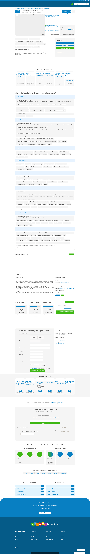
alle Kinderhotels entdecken (45, 512)
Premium (72, 70)
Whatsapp (43, 473)
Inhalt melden (60, 402)
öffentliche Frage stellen (45, 423)
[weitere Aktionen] (73, 11)
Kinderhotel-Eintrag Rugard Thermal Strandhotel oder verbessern (50, 461)
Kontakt (62, 295)
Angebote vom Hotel (65, 45)
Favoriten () (80, 552)
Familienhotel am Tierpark (40, 76)
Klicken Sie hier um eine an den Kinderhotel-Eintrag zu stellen (45, 417)
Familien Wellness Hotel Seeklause (21, 77)
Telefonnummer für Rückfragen (22, 360)
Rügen (68, 288)
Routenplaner (58, 295)
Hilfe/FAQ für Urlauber (34, 536)
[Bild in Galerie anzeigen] (52, 19)
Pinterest (55, 473)
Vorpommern (71, 288)
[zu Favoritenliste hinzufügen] (17, 15)
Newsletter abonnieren (64, 542)
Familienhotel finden (50, 4)
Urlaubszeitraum (22, 337)
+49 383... (60, 335)
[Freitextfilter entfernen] (86, 4)
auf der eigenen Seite (60, 460)
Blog (65, 4)
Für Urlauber (17, 536)
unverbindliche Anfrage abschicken (37, 370)
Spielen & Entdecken (22, 148)
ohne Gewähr (53, 402)
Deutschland (60, 283)
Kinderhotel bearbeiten (34, 539)
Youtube (62, 539)
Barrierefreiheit (81, 549)
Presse (16, 539)
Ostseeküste (64, 288)
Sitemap (16, 547)
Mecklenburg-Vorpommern (64, 282)
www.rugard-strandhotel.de (65, 55)
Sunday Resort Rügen (60, 76)
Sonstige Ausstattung (22, 212)
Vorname (21, 351)
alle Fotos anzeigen (55, 34)
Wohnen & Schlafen (22, 188)
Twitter (38, 473)
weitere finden (30, 460)
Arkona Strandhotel (69, 80)
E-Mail (26, 473)
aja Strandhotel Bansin (60, 383)
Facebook (31, 473)
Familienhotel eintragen (34, 542)
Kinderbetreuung (21, 119)
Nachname (21, 354)
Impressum (47, 533)
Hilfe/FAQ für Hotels (34, 533)
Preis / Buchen (67, 11)
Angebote (57, 4)
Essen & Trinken (21, 173)
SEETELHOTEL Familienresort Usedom (30, 78)
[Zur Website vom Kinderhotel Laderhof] (45, 61)
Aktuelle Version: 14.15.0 (55, 553)
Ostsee (60, 288)
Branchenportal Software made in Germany (37, 553)
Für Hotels (17, 533)
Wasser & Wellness (22, 160)
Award (61, 4)
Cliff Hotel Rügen (50, 75)
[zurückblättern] (18, 25)
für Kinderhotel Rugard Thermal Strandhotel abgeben (20, 460)
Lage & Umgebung (22, 229)
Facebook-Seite (21, 116)
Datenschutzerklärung (35, 368)
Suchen (88, 4)
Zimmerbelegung (22, 340)
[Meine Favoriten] (72, 4)
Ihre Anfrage (21, 347)
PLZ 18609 (62, 279)
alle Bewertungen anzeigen (69, 34)
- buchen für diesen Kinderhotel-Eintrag (70, 460)
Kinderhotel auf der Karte (61, 52)
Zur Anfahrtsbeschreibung (60, 340)
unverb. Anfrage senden (65, 48)
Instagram (62, 536)
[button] (30, 25)
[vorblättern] (42, 25)
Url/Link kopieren (63, 473)
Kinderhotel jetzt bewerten (65, 312)
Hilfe (83, 0)
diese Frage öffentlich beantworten (28, 433)
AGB (46, 536)
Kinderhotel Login (79, 0)
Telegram (49, 473)
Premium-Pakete (33, 544)
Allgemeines (20, 96)
